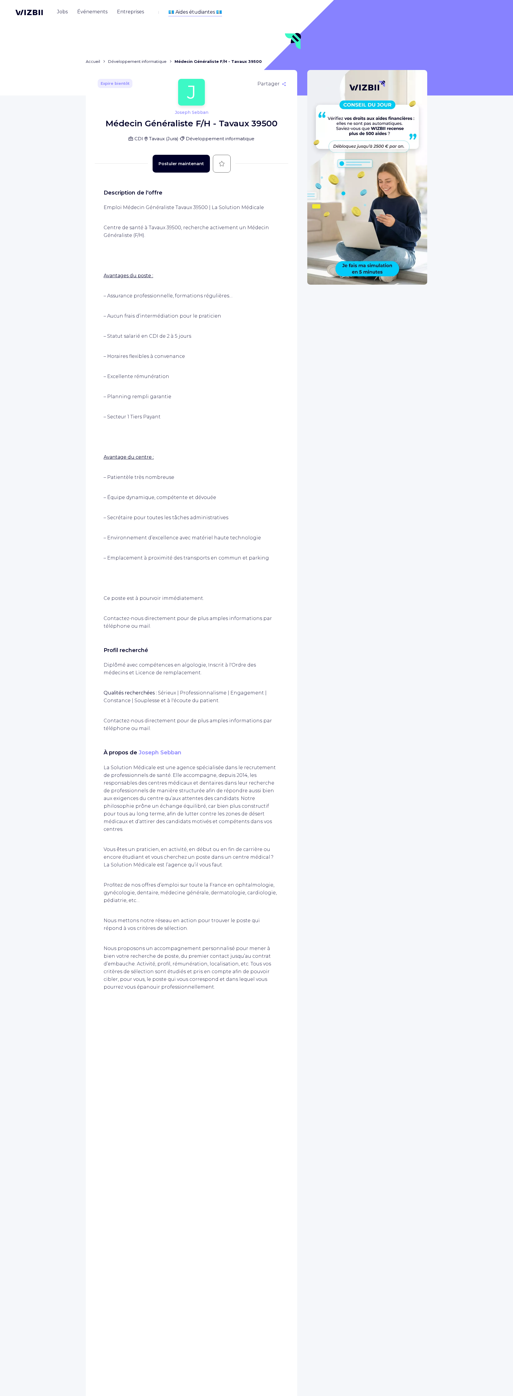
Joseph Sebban (160, 752)
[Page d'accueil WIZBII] (29, 12)
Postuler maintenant (181, 163)
